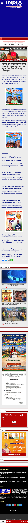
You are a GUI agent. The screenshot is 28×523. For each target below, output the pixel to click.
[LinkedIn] (13, 505)
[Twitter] (10, 505)
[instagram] (20, 505)
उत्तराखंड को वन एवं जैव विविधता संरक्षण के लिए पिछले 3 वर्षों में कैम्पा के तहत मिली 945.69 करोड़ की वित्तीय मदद (13, 285)
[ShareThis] (18, 505)
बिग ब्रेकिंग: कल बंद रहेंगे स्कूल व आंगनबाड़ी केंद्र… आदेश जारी (12, 477)
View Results (14, 424)
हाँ (3, 417)
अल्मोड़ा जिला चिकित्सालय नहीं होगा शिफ (9, 38)
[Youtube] (15, 505)
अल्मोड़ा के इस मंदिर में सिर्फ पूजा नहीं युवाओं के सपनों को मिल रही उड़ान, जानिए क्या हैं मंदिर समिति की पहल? (14, 304)
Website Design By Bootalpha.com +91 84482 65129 (14, 517)
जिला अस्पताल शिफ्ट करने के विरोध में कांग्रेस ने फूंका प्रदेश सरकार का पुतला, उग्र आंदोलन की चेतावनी (13, 322)
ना (3, 419)
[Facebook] (7, 505)
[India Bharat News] (14, 4)
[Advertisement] (14, 23)
